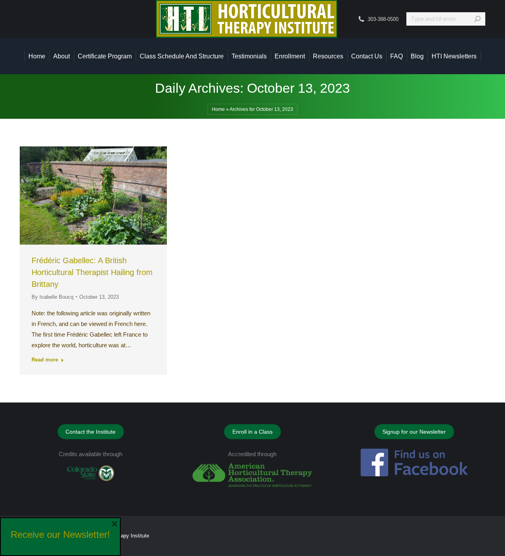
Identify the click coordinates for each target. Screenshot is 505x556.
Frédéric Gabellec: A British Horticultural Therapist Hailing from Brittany (92, 272)
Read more (45, 360)
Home (218, 109)
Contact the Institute (90, 432)
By (52, 297)
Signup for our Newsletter (414, 432)
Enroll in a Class (252, 432)
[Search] (477, 19)
